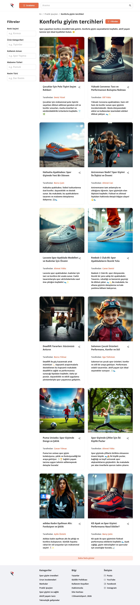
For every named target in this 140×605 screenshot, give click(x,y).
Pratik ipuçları (51, 14)
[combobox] (85, 5)
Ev (40, 14)
